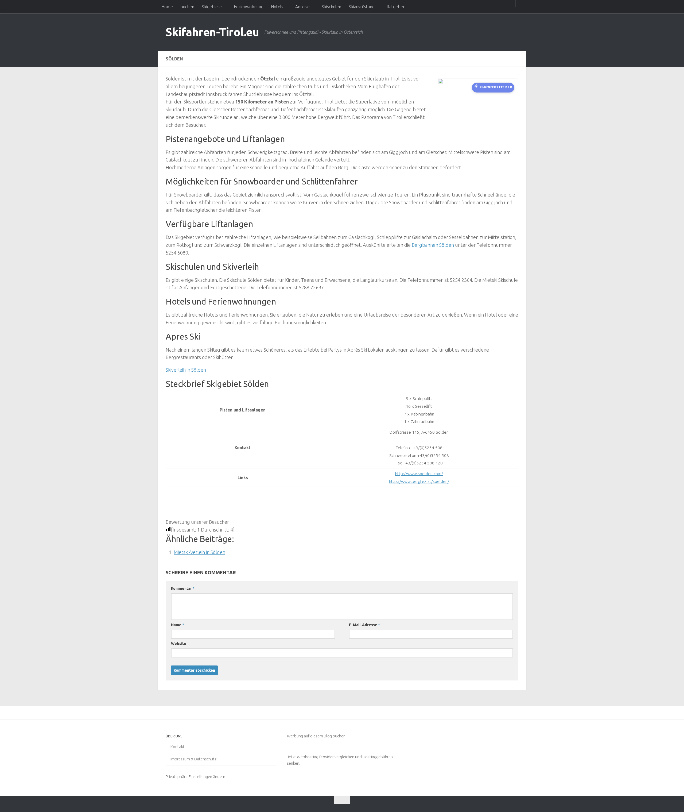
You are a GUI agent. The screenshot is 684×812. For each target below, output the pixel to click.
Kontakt (177, 746)
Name (177, 625)
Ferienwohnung (248, 6)
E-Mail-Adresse (364, 625)
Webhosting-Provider (315, 757)
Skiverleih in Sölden (186, 369)
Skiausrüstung (362, 6)
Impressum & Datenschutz (193, 759)
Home (167, 6)
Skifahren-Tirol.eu (212, 32)
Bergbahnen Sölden (433, 245)
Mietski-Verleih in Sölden (199, 552)
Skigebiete (212, 6)
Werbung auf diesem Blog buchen (316, 736)
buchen (187, 6)
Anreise (302, 6)
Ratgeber (396, 6)
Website (178, 643)
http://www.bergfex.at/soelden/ (419, 481)
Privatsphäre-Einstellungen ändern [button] (195, 776)
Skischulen (331, 6)
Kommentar (183, 588)
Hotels (277, 6)
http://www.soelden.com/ (419, 473)
